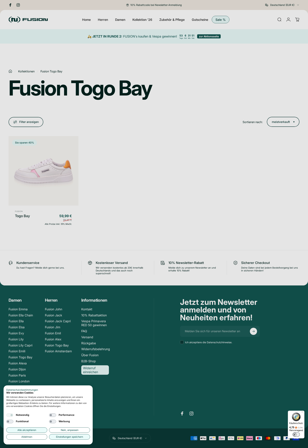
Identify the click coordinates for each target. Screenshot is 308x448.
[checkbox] (9, 415)
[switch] (296, 434)
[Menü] (302, 413)
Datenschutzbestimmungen (22, 389)
